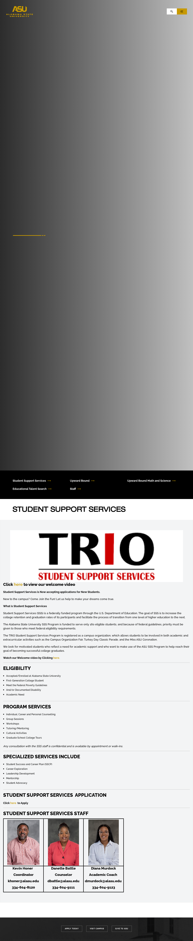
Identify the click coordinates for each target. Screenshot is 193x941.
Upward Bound (80, 480)
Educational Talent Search (30, 488)
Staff (73, 488)
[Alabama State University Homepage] (19, 11)
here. (56, 657)
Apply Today (72, 929)
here (18, 584)
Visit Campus (97, 929)
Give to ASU (121, 929)
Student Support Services (29, 480)
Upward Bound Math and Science (149, 480)
